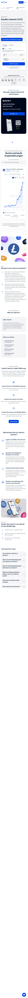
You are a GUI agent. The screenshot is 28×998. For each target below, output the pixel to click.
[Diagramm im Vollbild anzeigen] (23, 177)
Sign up (21, 2)
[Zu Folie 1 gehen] (12, 142)
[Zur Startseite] (4, 2)
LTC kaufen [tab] (4, 45)
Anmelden (12, 113)
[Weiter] (17, 142)
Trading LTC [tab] (11, 45)
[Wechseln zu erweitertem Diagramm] (23, 174)
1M (10, 174)
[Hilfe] (24, 995)
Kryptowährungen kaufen (10, 8)
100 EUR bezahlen (13, 64)
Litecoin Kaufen (14, 421)
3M (13, 174)
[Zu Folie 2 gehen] (13, 142)
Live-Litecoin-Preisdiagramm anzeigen (11, 39)
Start (4, 8)
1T (5, 174)
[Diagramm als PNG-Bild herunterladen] (19, 177)
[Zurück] (9, 142)
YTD (18, 174)
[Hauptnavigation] (25, 2)
